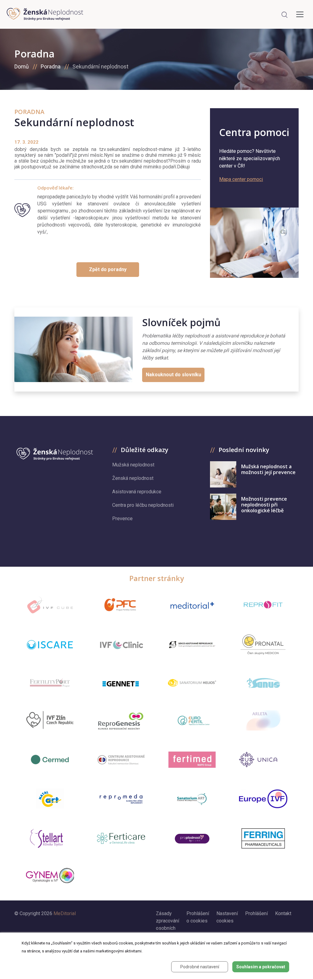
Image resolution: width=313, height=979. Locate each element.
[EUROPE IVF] (263, 799)
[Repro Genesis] (121, 720)
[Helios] (192, 683)
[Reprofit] (263, 605)
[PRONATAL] (263, 644)
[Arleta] (263, 720)
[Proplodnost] (192, 838)
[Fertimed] (192, 759)
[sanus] (263, 682)
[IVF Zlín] (50, 720)
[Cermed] (50, 759)
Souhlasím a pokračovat (260, 966)
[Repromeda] (121, 799)
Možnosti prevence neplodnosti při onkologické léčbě (264, 504)
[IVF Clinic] (121, 645)
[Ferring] (263, 838)
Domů (21, 66)
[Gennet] (121, 682)
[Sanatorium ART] (192, 799)
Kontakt (283, 913)
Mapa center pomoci (241, 179)
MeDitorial (64, 913)
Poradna (51, 66)
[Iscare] (50, 644)
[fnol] (121, 759)
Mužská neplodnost (133, 465)
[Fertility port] (50, 682)
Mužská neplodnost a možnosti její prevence (268, 469)
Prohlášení (256, 913)
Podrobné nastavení (199, 966)
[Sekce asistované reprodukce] (192, 645)
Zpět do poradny (108, 269)
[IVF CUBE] (50, 605)
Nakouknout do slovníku (173, 374)
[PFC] (121, 605)
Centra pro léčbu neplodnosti (143, 505)
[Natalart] (50, 799)
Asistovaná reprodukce (136, 492)
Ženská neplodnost (132, 478)
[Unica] (263, 759)
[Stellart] (50, 838)
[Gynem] (50, 875)
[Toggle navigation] (299, 14)
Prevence (122, 518)
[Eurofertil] (192, 720)
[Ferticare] (121, 838)
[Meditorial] (192, 605)
